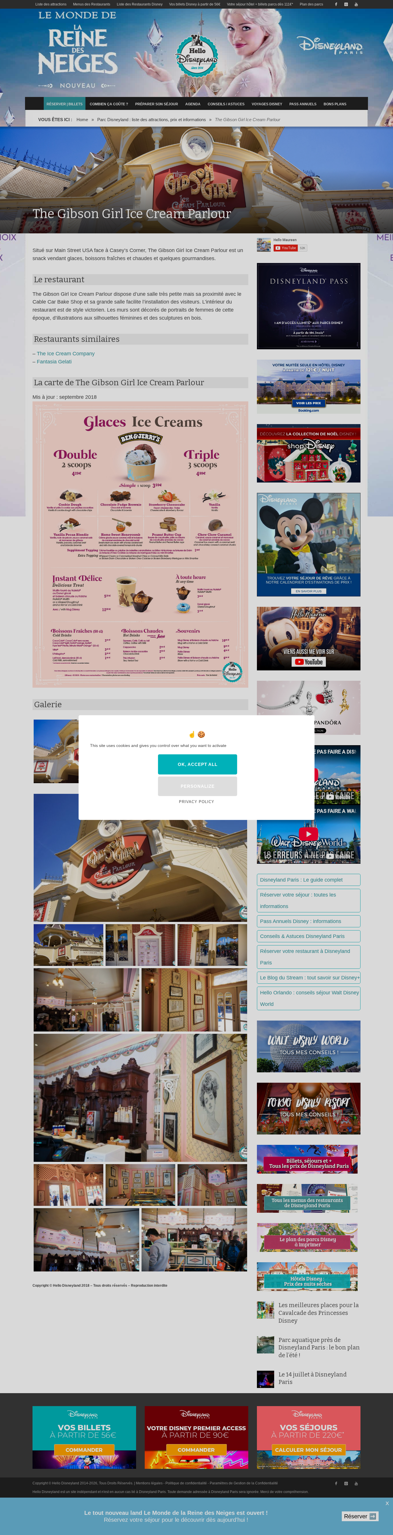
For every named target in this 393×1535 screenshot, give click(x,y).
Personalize (198, 786)
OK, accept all (198, 764)
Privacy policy (196, 802)
